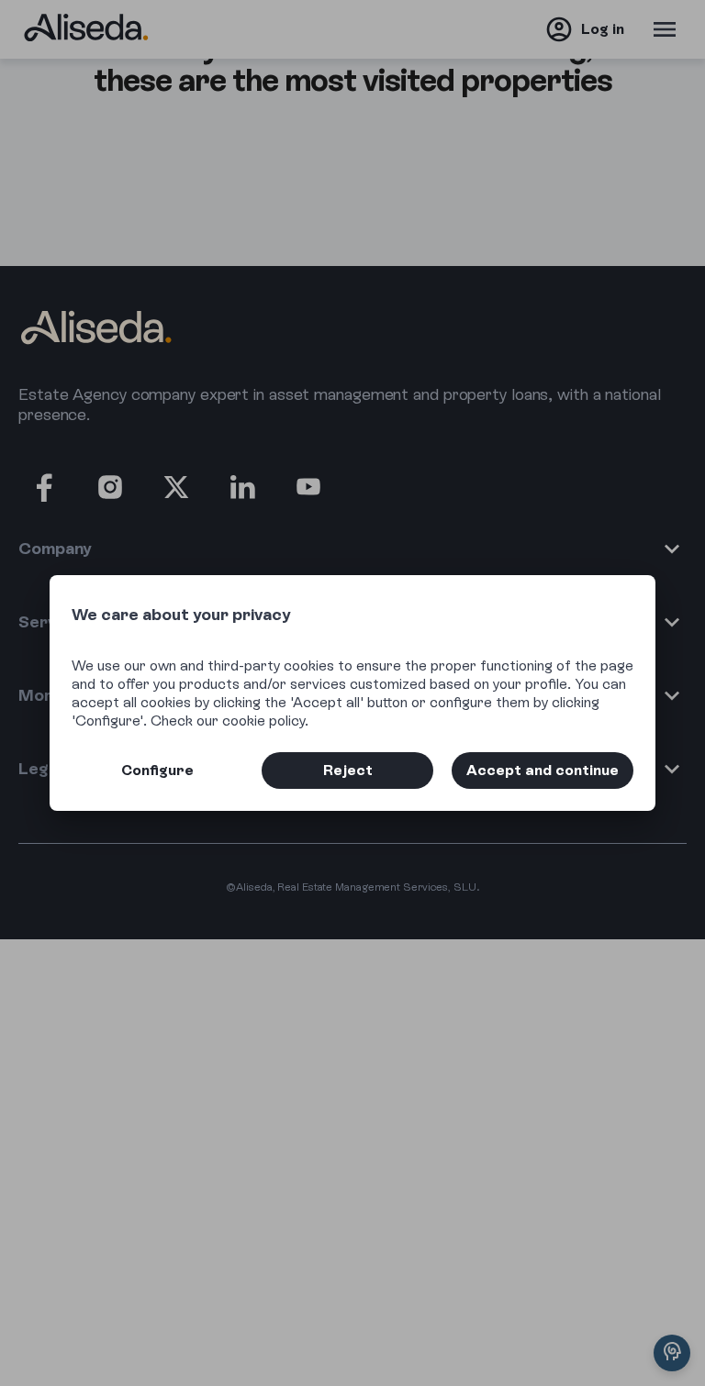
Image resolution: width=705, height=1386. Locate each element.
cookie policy (263, 720)
